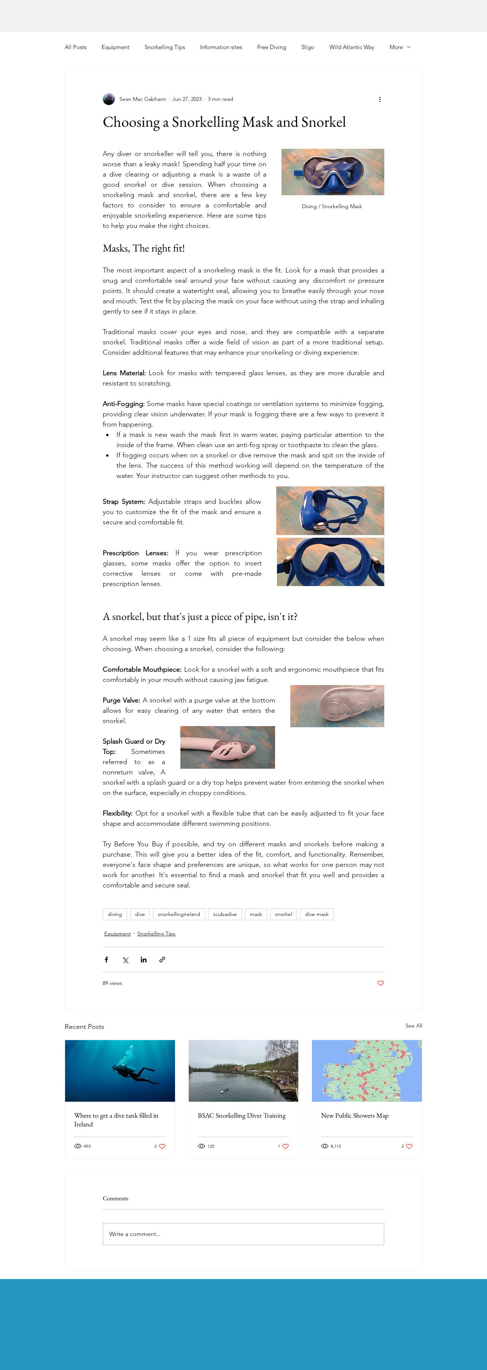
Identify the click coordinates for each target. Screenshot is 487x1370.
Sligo (307, 47)
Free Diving (271, 47)
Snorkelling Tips (165, 47)
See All (414, 1025)
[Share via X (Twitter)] (125, 959)
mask (256, 914)
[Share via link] (162, 959)
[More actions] (379, 99)
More (396, 47)
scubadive (225, 914)
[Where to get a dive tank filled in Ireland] (120, 1071)
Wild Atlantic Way (351, 47)
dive (140, 914)
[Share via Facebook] (106, 959)
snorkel (283, 914)
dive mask (317, 914)
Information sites (221, 47)
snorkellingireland (179, 914)
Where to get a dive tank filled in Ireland (116, 1119)
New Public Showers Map (354, 1115)
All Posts (75, 47)
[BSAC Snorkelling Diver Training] (244, 1071)
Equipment (115, 47)
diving (115, 914)
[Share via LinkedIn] (143, 959)
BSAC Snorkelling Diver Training (242, 1115)
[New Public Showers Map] (367, 1071)
